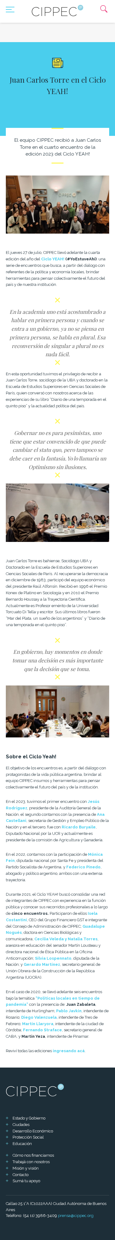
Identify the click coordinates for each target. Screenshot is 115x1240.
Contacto (21, 1174)
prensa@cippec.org (76, 1215)
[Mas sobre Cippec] (58, 10)
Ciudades (21, 1124)
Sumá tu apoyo (26, 1181)
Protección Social (28, 1137)
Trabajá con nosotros (31, 1161)
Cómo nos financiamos (33, 1155)
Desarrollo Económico (33, 1131)
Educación (22, 1143)
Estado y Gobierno (29, 1118)
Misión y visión (26, 1168)
